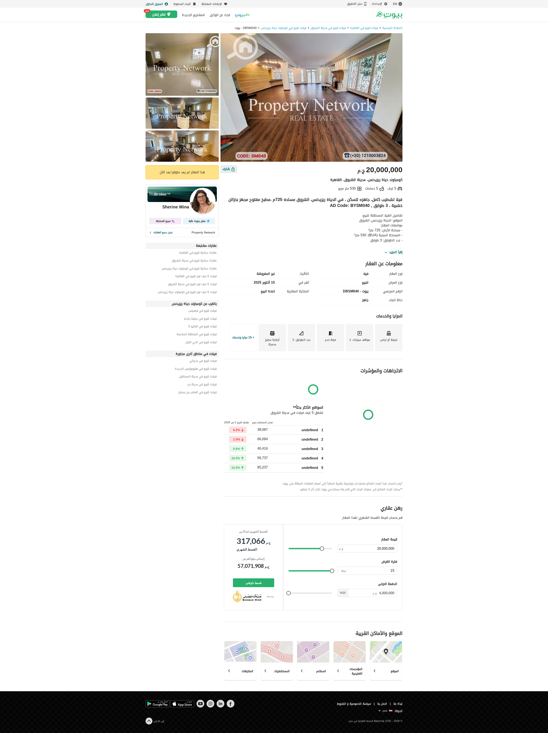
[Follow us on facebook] (230, 706)
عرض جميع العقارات (163, 232)
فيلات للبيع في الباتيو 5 (202, 327)
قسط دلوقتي (254, 583)
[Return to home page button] (389, 15)
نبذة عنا (397, 704)
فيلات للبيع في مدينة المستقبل (198, 377)
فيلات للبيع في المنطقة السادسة (197, 335)
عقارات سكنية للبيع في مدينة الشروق (194, 261)
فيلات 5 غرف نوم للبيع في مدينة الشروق (192, 285)
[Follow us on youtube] (200, 706)
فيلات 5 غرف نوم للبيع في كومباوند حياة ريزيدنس (187, 292)
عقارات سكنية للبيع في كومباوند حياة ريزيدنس (189, 269)
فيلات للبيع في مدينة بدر (202, 385)
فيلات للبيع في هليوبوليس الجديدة (196, 369)
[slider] (322, 548)
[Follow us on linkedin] (220, 706)
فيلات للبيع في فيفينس (202, 311)
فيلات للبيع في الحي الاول (201, 343)
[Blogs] (242, 15)
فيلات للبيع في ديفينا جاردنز (200, 319)
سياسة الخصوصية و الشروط (354, 704)
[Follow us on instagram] (210, 706)
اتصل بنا (382, 704)
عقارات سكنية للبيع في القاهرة (198, 253)
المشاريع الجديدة (193, 15)
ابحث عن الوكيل (220, 15)
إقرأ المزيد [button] (395, 252)
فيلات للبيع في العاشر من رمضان (197, 393)
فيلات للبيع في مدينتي (203, 361)
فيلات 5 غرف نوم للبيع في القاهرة (196, 277)
